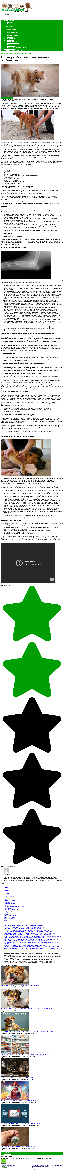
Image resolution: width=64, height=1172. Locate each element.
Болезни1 (7, 887)
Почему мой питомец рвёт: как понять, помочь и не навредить (20, 985)
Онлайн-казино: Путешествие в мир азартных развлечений (19, 1100)
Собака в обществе (10, 49)
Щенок (9, 44)
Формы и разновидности (11, 174)
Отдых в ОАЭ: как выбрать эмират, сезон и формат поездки (22, 928)
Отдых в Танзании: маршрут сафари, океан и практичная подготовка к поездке (28, 930)
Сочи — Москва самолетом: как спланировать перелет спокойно (24, 937)
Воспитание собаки (10, 38)
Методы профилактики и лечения (14, 181)
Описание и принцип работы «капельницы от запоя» (38, 961)
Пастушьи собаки (12, 35)
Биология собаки (12, 41)
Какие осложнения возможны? (13, 178)
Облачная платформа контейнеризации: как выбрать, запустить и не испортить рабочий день (33, 948)
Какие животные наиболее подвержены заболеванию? (21, 175)
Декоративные (11, 29)
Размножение (11, 46)
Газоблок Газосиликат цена (7, 1166)
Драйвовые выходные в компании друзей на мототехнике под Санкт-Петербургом (29, 933)
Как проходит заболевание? (12, 173)
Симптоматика (8, 177)
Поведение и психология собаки (13, 50)
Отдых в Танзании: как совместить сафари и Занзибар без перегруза (25, 927)
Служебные (10, 28)
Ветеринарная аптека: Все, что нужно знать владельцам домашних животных (25, 1054)
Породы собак (8, 26)
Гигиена (9, 22)
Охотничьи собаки (12, 32)
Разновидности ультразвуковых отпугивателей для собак (37, 962)
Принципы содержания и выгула (17, 25)
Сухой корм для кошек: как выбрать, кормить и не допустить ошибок (25, 945)
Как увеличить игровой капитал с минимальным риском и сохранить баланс (27, 934)
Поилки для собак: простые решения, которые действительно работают (26, 940)
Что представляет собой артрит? (14, 170)
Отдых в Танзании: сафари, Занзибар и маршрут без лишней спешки (25, 925)
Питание (9, 23)
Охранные (10, 34)
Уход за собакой (9, 20)
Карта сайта (7, 1154)
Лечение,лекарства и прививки (16, 47)
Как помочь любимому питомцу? (14, 180)
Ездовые (10, 37)
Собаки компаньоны (13, 31)
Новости (6, 899)
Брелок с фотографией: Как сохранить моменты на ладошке (19, 1146)
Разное (6, 912)
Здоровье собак (9, 40)
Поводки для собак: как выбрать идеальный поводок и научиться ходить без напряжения (31, 946)
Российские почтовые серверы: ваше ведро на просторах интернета (22, 1123)
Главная (6, 14)
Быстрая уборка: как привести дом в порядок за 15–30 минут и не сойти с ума (28, 931)
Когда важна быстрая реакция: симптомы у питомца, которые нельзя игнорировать (26, 1008)
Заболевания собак (13, 43)
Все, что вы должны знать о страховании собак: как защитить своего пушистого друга (27, 1031)
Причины (7, 171)
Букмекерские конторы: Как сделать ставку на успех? (37, 959)
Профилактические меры (12, 183)
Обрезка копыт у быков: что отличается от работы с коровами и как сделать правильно (31, 939)
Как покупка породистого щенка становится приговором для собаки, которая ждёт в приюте (32, 936)
